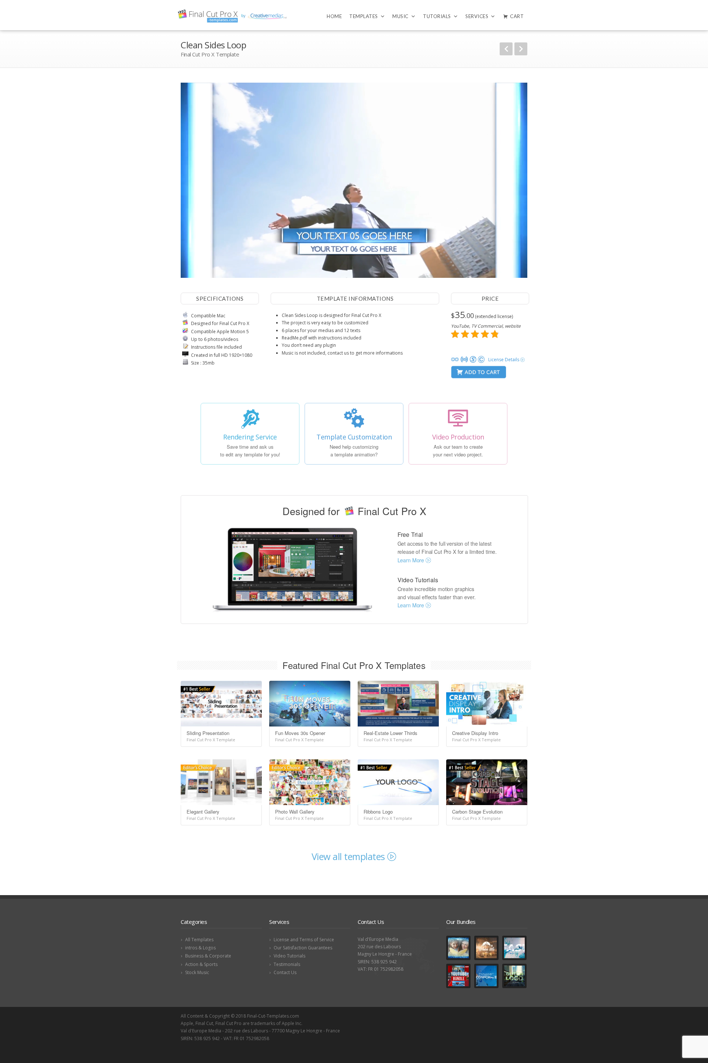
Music (400, 16)
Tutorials (437, 16)
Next (520, 48)
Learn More (412, 560)
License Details (504, 359)
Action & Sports (201, 964)
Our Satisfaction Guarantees (303, 948)
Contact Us (285, 972)
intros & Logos (200, 948)
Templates (363, 16)
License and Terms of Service (304, 939)
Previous (506, 48)
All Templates (199, 939)
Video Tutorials (289, 956)
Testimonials (287, 964)
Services (476, 16)
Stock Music (197, 972)
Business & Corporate (208, 956)
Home (334, 16)
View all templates (350, 856)
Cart (517, 16)
